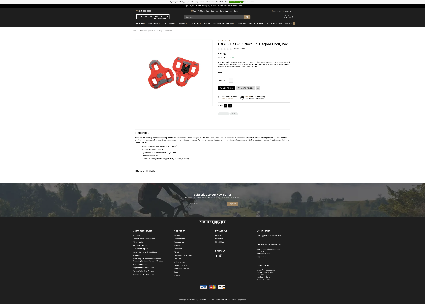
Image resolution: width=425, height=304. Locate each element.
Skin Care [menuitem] (242, 24)
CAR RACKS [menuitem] (194, 24)
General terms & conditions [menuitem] (144, 239)
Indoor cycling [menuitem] (179, 262)
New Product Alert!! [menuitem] (140, 264)
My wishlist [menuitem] (219, 242)
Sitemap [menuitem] (136, 255)
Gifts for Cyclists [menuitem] (274, 24)
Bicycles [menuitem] (140, 24)
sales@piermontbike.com (269, 235)
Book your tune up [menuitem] (181, 269)
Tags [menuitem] (176, 272)
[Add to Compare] (258, 88)
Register (232, 204)
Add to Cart (228, 88)
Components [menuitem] (152, 24)
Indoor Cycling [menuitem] (256, 24)
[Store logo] (153, 19)
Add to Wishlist (247, 88)
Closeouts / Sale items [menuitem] (223, 24)
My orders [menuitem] (219, 239)
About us (277, 11)
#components (223, 114)
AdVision (227, 300)
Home (135, 31)
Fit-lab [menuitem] (176, 252)
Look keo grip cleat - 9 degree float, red (156, 31)
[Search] (247, 17)
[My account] (285, 18)
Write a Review (239, 49)
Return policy (227, 99)
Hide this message (236, 2)
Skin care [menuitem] (177, 259)
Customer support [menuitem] (140, 249)
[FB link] (225, 105)
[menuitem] (285, 17)
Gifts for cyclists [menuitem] (180, 265)
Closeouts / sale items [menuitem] (183, 255)
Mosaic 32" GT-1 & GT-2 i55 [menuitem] (143, 274)
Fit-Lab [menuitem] (207, 24)
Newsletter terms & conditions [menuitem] (145, 252)
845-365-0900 (145, 11)
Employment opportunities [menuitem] (143, 267)
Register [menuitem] (218, 235)
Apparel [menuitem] (182, 24)
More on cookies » (249, 2)
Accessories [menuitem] (168, 24)
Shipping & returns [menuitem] (140, 245)
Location (288, 11)
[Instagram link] (230, 105)
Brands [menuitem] (177, 275)
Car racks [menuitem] (178, 249)
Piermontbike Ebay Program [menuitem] (144, 271)
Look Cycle (224, 40)
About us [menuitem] (136, 235)
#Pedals (234, 114)
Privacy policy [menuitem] (138, 242)
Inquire (248, 97)
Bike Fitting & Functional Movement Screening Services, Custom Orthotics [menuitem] (148, 260)
